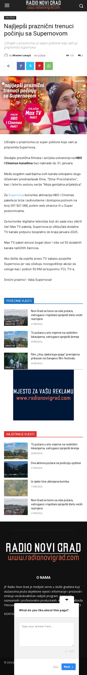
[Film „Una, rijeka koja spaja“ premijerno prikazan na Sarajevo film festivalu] (16, 361)
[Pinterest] (39, 66)
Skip (55, 666)
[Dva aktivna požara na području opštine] (16, 469)
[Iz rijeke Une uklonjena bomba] (16, 488)
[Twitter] (30, 66)
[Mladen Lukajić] (6, 55)
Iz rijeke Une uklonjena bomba (50, 481)
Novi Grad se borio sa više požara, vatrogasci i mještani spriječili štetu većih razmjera (57, 315)
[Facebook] (21, 66)
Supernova (16, 195)
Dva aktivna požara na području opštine (56, 463)
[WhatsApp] (49, 66)
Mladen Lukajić (22, 55)
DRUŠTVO (10, 17)
